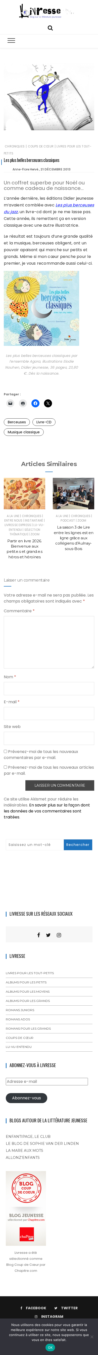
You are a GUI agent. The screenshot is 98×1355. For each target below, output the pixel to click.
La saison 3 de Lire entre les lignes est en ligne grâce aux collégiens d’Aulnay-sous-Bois (73, 538)
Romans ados (18, 1019)
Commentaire (19, 611)
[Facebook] (38, 935)
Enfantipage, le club (28, 1136)
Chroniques (15, 146)
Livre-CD (44, 422)
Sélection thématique (25, 532)
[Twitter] (48, 935)
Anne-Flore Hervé (25, 169)
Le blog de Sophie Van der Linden (42, 1143)
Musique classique (24, 432)
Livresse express (18, 525)
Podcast (68, 520)
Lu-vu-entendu (19, 1047)
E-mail (12, 702)
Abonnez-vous (26, 1098)
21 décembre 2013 (55, 169)
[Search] (50, 27)
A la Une (13, 516)
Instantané (34, 520)
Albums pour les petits (26, 982)
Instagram (52, 1316)
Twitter (69, 1308)
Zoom (34, 534)
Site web (12, 726)
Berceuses (17, 422)
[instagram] (59, 935)
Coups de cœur (41, 146)
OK (50, 1348)
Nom (10, 677)
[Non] (91, 1336)
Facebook (36, 1308)
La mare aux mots (24, 1150)
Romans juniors (20, 1010)
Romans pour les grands (28, 1028)
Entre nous (13, 520)
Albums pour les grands (28, 1001)
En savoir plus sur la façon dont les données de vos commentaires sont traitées (47, 811)
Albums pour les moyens (28, 991)
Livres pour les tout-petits (30, 973)
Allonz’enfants (23, 1157)
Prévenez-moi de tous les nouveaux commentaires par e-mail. (41, 754)
